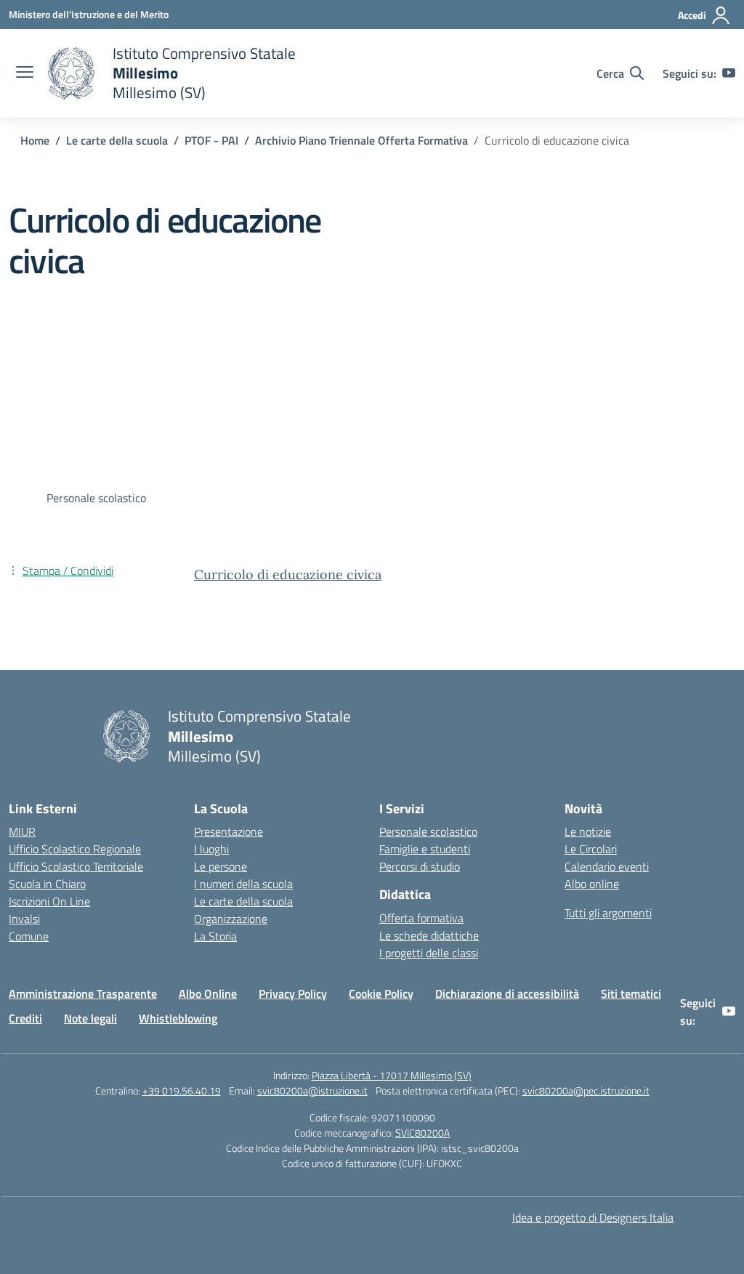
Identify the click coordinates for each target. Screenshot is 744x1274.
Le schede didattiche (429, 935)
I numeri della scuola (243, 883)
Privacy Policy (293, 993)
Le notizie (588, 831)
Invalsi (24, 918)
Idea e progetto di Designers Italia (593, 1217)
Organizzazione (230, 918)
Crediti (25, 1018)
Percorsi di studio (419, 866)
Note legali (90, 1018)
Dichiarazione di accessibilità (507, 993)
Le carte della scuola (243, 901)
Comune (29, 936)
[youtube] (728, 73)
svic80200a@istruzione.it (312, 1090)
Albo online (592, 883)
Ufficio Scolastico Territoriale (76, 866)
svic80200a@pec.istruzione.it (586, 1090)
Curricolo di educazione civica (287, 574)
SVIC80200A (422, 1132)
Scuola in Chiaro (47, 883)
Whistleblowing (178, 1018)
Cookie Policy (381, 993)
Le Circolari (591, 849)
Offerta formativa (421, 918)
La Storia (215, 936)
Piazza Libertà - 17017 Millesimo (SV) (392, 1075)
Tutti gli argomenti (608, 913)
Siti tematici (631, 993)
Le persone (220, 866)
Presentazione (228, 831)
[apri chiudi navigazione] (24, 73)
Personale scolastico (428, 831)
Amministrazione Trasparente (83, 993)
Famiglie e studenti (424, 849)
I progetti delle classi (428, 952)
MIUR (22, 831)
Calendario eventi (607, 866)
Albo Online (208, 993)
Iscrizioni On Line (49, 901)
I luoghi (211, 849)
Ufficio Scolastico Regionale (75, 849)
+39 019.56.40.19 (181, 1090)
